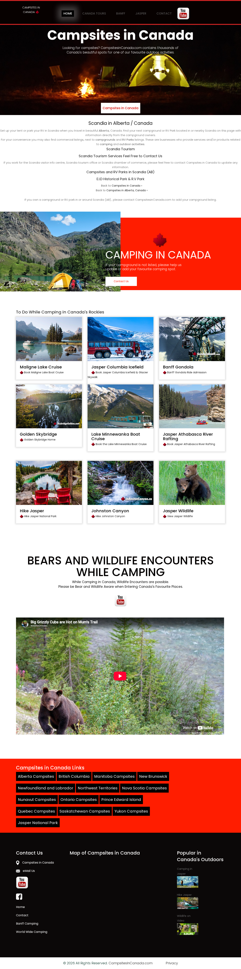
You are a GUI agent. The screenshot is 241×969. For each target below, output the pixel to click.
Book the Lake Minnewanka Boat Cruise (121, 444)
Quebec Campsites (36, 811)
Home (67, 13)
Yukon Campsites (131, 811)
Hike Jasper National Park (40, 516)
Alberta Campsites (36, 776)
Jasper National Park (38, 822)
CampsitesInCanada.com (131, 963)
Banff (120, 13)
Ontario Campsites (79, 799)
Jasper (140, 13)
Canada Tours (94, 13)
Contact (164, 13)
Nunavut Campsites (37, 799)
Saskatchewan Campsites (85, 811)
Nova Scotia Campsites (144, 788)
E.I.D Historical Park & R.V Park (120, 179)
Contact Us (121, 281)
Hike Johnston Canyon (110, 516)
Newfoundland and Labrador (45, 788)
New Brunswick (153, 776)
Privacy (172, 963)
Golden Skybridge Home (40, 439)
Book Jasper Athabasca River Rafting (191, 444)
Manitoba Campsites (114, 776)
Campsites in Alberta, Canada (126, 190)
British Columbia (74, 776)
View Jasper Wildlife (180, 516)
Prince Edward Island (121, 799)
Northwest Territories (97, 788)
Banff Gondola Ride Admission (187, 372)
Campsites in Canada (120, 108)
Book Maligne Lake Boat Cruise (44, 372)
